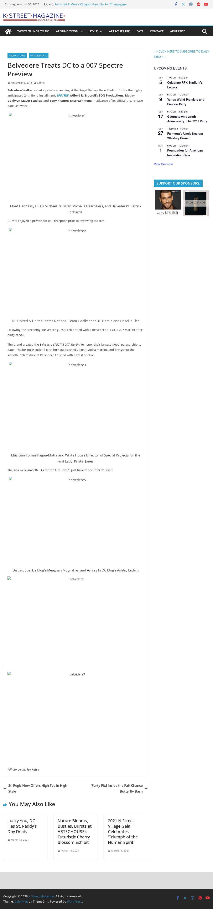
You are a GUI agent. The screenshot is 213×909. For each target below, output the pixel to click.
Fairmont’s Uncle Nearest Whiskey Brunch (185, 135)
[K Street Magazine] (8, 31)
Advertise (177, 31)
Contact (156, 31)
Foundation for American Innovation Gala (185, 152)
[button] (80, 31)
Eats (139, 31)
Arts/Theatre (119, 31)
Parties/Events (38, 55)
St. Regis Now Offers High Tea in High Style (37, 788)
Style (93, 31)
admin (41, 82)
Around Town (67, 31)
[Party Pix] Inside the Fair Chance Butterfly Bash (117, 788)
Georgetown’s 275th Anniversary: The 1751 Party (187, 118)
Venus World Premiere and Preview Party (185, 101)
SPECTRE (63, 95)
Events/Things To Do (33, 31)
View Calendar (163, 164)
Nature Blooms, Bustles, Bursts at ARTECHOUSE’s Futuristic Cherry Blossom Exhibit (75, 831)
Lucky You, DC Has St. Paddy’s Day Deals (22, 826)
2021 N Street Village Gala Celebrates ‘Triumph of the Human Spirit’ (123, 831)
